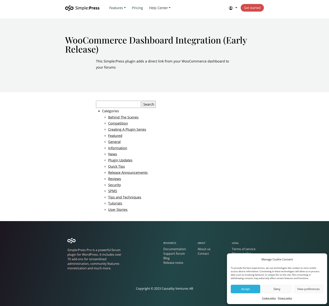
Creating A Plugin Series (127, 129)
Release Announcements (128, 172)
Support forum (174, 253)
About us (204, 249)
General (114, 141)
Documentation (174, 249)
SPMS (112, 191)
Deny (277, 289)
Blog (166, 258)
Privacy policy (285, 298)
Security (114, 185)
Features (116, 8)
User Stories (118, 209)
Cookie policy (269, 298)
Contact (203, 253)
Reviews (114, 178)
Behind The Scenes (123, 117)
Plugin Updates (120, 160)
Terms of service (244, 249)
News (112, 154)
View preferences (308, 289)
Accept (245, 289)
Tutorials (115, 203)
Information (117, 148)
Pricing (137, 8)
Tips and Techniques (124, 197)
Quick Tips (116, 166)
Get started (252, 8)
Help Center (158, 8)
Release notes (173, 263)
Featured (115, 135)
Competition (118, 123)
